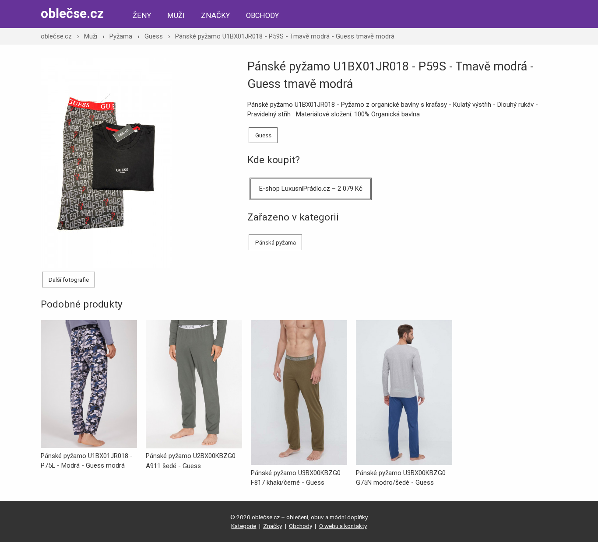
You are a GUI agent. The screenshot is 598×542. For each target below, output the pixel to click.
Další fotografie (69, 279)
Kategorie (243, 525)
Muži (176, 15)
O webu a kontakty (343, 525)
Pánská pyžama (275, 242)
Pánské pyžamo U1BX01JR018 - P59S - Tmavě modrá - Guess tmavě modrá (284, 36)
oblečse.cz (72, 13)
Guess (153, 36)
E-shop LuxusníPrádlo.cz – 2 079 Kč (310, 188)
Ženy (142, 15)
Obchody (262, 15)
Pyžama (120, 36)
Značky (215, 15)
